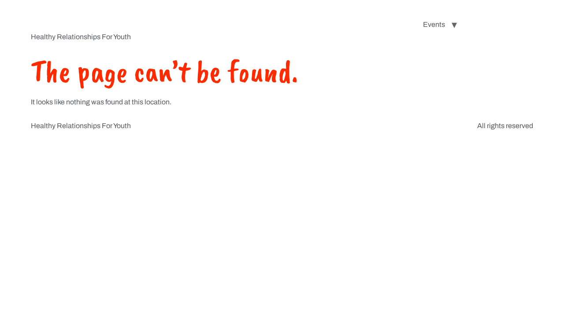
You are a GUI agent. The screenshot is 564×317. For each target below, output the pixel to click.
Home (400, 24)
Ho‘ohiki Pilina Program (124, 17)
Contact (514, 24)
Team (479, 24)
